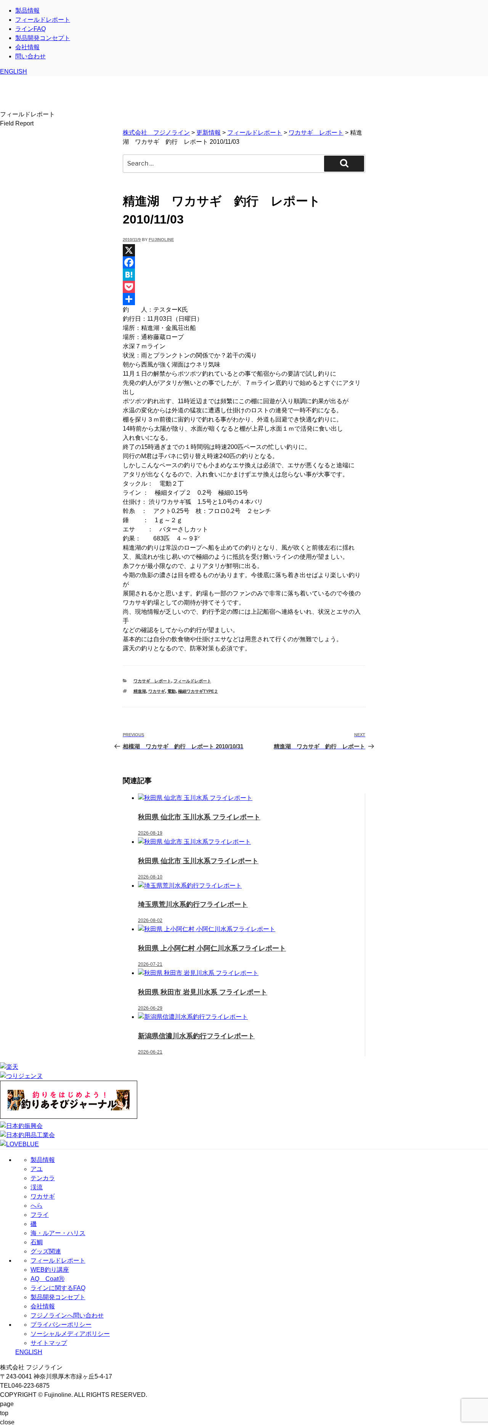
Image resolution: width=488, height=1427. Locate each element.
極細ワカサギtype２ (198, 691)
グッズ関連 (45, 1251)
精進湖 (139, 691)
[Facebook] (244, 262)
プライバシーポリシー (61, 1324)
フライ (39, 1214)
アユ (36, 1169)
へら (36, 1205)
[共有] (244, 299)
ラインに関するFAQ (57, 1288)
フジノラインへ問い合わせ (67, 1315)
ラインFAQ (30, 29)
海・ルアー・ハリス (57, 1233)
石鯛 (36, 1242)
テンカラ (42, 1178)
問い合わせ (30, 56)
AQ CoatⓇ (47, 1279)
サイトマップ (48, 1343)
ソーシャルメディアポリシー (70, 1333)
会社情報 (27, 47)
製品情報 (27, 10)
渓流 (36, 1187)
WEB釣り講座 (49, 1269)
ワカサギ (156, 691)
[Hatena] (244, 275)
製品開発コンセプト (42, 38)
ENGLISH (13, 71)
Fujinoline (161, 239)
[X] (244, 250)
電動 (171, 691)
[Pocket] (244, 287)
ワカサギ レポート (152, 681)
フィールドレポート (42, 19)
